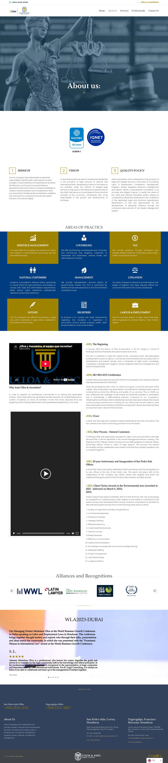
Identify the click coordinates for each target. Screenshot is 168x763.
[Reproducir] (14, 533)
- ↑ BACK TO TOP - (84, 689)
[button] (45, 474)
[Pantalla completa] (77, 533)
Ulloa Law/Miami (148, 2)
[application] (46, 474)
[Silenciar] (73, 533)
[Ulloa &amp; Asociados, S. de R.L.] (19, 10)
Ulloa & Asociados (16, 756)
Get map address (93, 740)
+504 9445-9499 (20, 2)
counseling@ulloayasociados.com (105, 736)
